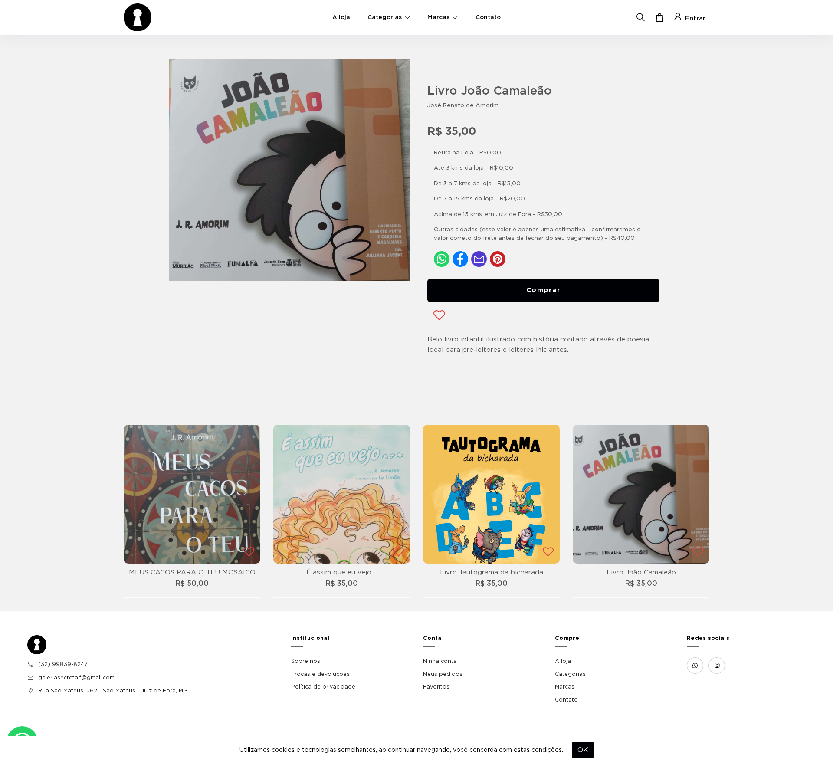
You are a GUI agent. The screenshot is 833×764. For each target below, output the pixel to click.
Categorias (384, 17)
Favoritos (436, 686)
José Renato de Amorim (463, 105)
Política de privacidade (323, 686)
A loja (341, 17)
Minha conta (440, 661)
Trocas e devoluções (320, 674)
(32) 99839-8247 (62, 664)
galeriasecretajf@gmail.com (76, 677)
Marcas (438, 17)
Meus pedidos (442, 674)
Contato (488, 17)
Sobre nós (305, 661)
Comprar (543, 290)
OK (582, 750)
